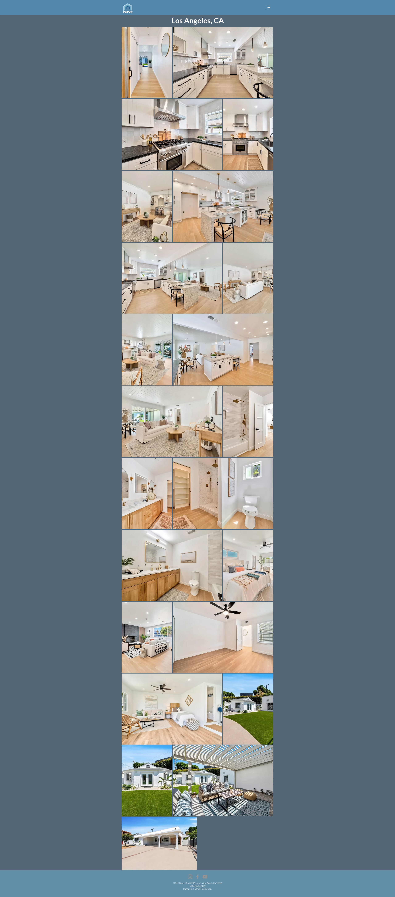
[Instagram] (190, 877)
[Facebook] (197, 877)
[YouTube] (205, 877)
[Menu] (268, 7)
